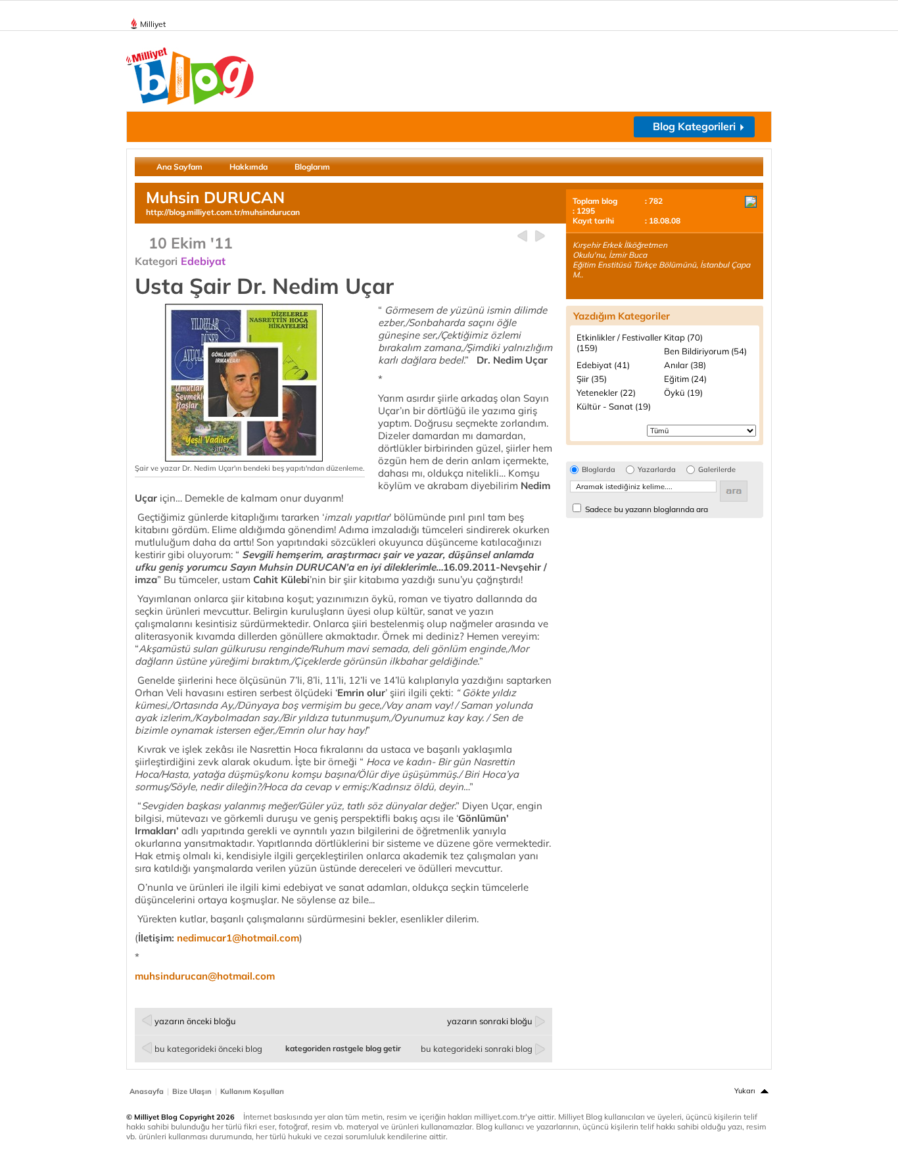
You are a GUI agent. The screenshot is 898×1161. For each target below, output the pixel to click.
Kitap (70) (683, 337)
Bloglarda (598, 469)
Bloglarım (312, 167)
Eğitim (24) (685, 378)
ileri (540, 236)
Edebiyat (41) (603, 365)
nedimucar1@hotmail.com (238, 938)
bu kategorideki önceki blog (208, 1048)
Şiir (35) (592, 378)
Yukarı (744, 1090)
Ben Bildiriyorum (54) (705, 351)
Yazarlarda (657, 469)
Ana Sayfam (179, 167)
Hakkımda (248, 167)
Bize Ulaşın (192, 1091)
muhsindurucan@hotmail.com (205, 976)
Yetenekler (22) (606, 392)
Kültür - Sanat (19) (614, 406)
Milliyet (153, 24)
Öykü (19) (683, 392)
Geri (522, 236)
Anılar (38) (685, 365)
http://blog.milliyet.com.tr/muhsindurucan (223, 212)
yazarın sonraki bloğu (489, 1021)
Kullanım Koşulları (252, 1091)
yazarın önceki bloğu (195, 1021)
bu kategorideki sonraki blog (476, 1048)
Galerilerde (717, 469)
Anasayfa (147, 1091)
